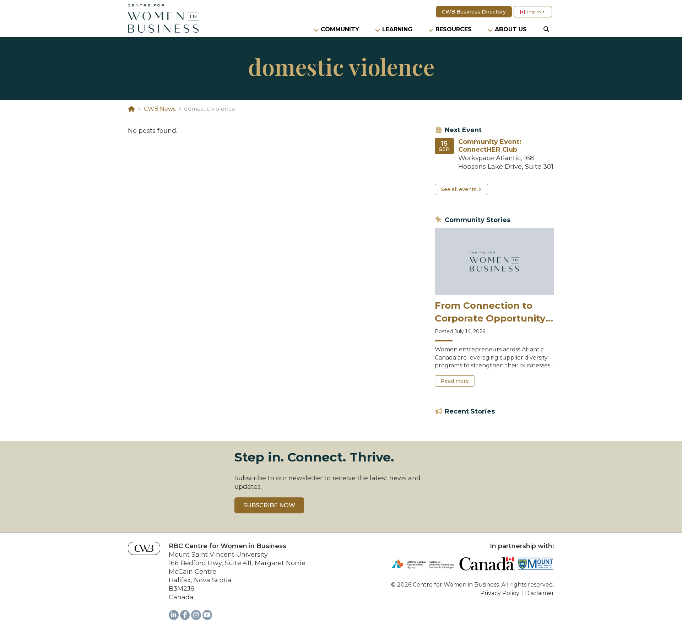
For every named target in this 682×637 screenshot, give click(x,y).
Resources (453, 29)
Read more (458, 382)
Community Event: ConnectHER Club (489, 145)
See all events (459, 189)
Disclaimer (539, 593)
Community (340, 29)
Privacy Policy (499, 593)
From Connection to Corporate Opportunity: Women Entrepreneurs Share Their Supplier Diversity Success (491, 312)
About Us (511, 29)
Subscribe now (269, 505)
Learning (397, 29)
